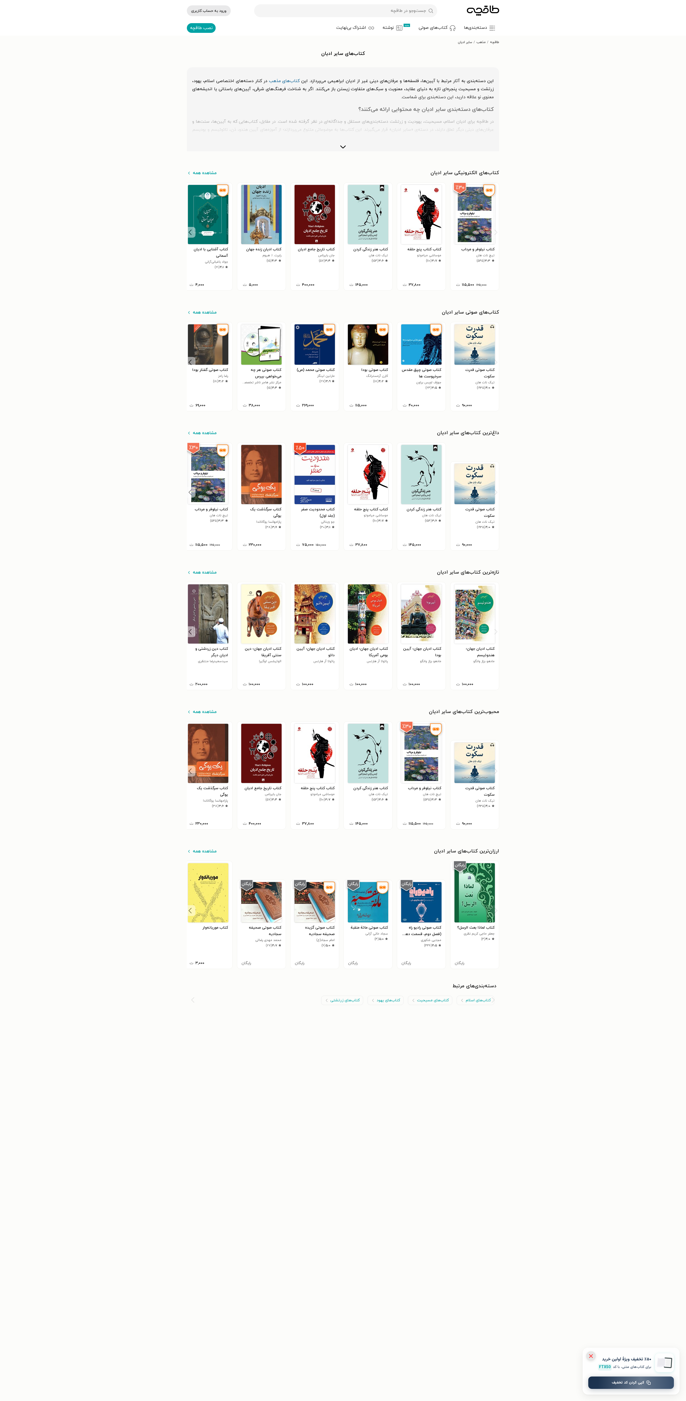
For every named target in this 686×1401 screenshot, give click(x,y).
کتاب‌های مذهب (284, 81)
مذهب (481, 42)
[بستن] (591, 1356)
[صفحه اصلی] (483, 11)
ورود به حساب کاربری (208, 10)
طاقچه (494, 42)
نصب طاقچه (201, 28)
